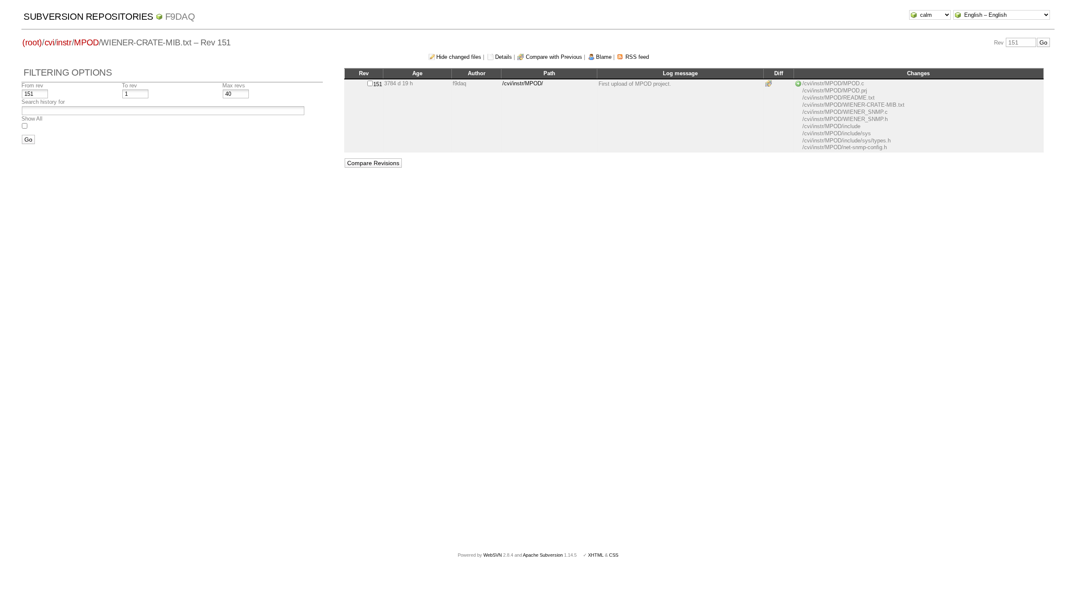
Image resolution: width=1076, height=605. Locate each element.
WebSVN (492, 555)
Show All (31, 119)
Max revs (233, 85)
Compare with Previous (554, 57)
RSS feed (637, 57)
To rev (129, 85)
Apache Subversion (543, 555)
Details (503, 57)
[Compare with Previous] (770, 83)
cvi (49, 42)
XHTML (596, 555)
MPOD (86, 42)
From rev (32, 85)
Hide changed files (458, 57)
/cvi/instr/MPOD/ (522, 83)
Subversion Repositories (88, 16)
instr (63, 42)
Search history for (43, 102)
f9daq (180, 16)
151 (377, 84)
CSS (613, 555)
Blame (604, 57)
